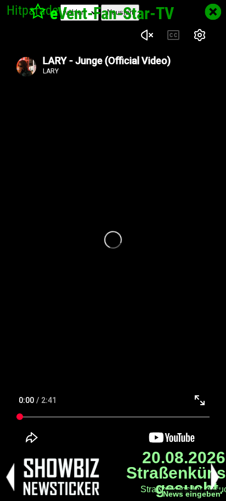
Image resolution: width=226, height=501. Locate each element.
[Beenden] (213, 12)
